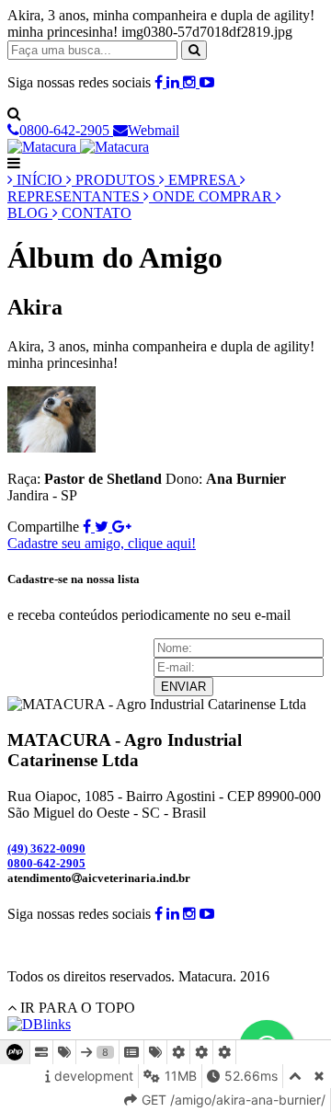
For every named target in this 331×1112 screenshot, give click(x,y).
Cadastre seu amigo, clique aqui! (101, 543)
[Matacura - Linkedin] (174, 82)
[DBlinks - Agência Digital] (39, 1024)
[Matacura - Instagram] (191, 82)
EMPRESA (202, 180)
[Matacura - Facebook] (160, 82)
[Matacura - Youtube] (207, 82)
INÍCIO (39, 180)
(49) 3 (46, 848)
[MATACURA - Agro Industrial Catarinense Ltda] (78, 147)
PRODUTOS (115, 180)
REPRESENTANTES (75, 196)
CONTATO (94, 213)
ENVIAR (183, 687)
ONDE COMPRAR (212, 196)
